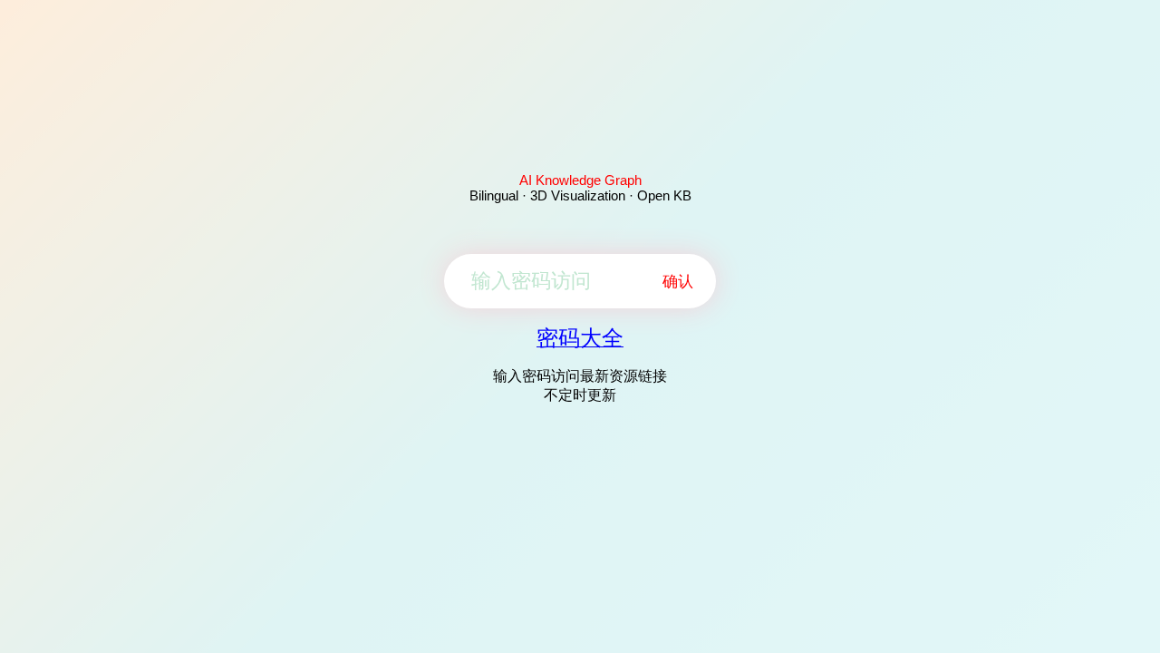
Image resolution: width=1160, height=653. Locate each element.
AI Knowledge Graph (580, 180)
